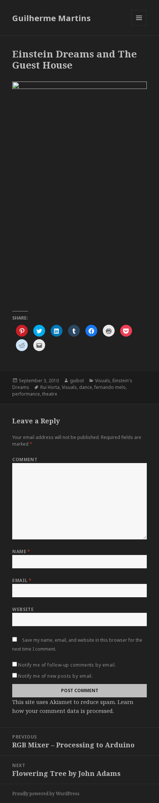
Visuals (102, 380)
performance (26, 394)
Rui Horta (50, 387)
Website (23, 609)
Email (21, 580)
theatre (49, 394)
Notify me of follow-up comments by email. (67, 665)
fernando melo (110, 387)
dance (85, 387)
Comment (24, 459)
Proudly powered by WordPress (46, 793)
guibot (77, 380)
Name (21, 551)
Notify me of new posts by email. (55, 676)
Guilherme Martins (51, 17)
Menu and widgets (139, 25)
